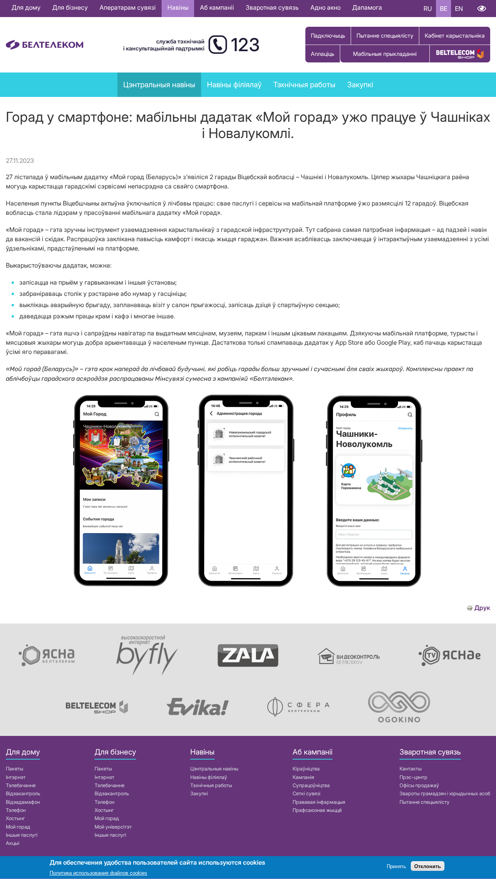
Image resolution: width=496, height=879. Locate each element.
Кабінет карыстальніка (455, 35)
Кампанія (303, 777)
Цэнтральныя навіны (159, 84)
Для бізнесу (70, 7)
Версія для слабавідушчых (481, 8)
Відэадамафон (23, 802)
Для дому (26, 7)
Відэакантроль (23, 793)
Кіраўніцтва (306, 769)
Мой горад (18, 827)
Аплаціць (322, 53)
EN (459, 8)
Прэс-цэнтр (413, 777)
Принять (396, 866)
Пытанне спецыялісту (384, 35)
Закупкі (360, 84)
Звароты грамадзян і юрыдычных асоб (445, 793)
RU (428, 8)
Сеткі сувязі (306, 793)
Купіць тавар (460, 53)
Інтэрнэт (16, 777)
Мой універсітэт (113, 827)
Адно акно (325, 7)
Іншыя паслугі (22, 835)
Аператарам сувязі (128, 7)
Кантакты (411, 769)
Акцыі (12, 843)
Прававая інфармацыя (319, 802)
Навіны (177, 7)
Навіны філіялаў (208, 777)
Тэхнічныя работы (304, 84)
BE (443, 8)
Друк (482, 607)
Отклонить (427, 866)
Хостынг (15, 818)
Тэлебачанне (21, 785)
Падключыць (328, 35)
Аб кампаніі (217, 7)
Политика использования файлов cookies (98, 873)
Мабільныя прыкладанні (385, 53)
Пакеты (14, 769)
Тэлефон (16, 810)
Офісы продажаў (419, 785)
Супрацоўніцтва (311, 785)
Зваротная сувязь (272, 7)
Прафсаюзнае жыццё (317, 810)
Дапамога (367, 7)
